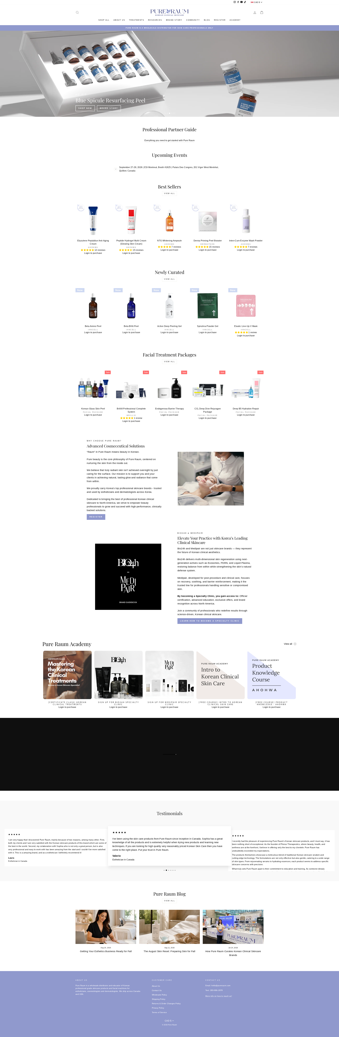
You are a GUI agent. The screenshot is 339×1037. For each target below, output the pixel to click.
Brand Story (174, 20)
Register (220, 20)
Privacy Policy (158, 1008)
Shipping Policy (158, 999)
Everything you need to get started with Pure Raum (169, 140)
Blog (207, 20)
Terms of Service (159, 1012)
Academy (235, 20)
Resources (155, 20)
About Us (156, 986)
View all (169, 193)
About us (119, 20)
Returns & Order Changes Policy (166, 1004)
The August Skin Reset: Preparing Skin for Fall (169, 951)
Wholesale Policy (159, 995)
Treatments (136, 20)
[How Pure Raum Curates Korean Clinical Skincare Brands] (233, 927)
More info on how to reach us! (218, 996)
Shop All (104, 20)
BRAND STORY (251, 108)
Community (193, 20)
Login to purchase (93, 253)
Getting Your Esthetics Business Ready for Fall (106, 951)
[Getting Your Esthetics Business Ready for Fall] (105, 927)
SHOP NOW (227, 108)
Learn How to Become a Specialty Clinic (209, 621)
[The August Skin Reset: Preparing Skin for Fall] (169, 927)
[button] (87, 250)
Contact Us (157, 990)
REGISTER (96, 517)
